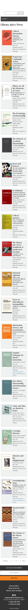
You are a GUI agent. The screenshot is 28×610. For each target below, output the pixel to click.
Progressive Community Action (17, 59)
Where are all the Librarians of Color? (18, 88)
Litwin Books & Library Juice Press (14, 5)
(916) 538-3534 (15, 602)
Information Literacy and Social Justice (18, 327)
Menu (9, 19)
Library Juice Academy (14, 590)
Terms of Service (14, 588)
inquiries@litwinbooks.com (14, 597)
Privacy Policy (14, 586)
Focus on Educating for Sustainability (18, 302)
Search (21, 13)
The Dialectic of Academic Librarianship (19, 141)
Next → (24, 561)
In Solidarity (18, 191)
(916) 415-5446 (15, 604)
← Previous (5, 561)
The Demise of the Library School (18, 535)
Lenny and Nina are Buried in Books (19, 408)
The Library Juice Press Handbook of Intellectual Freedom (18, 247)
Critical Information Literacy (17, 33)
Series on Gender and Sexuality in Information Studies (19, 374)
